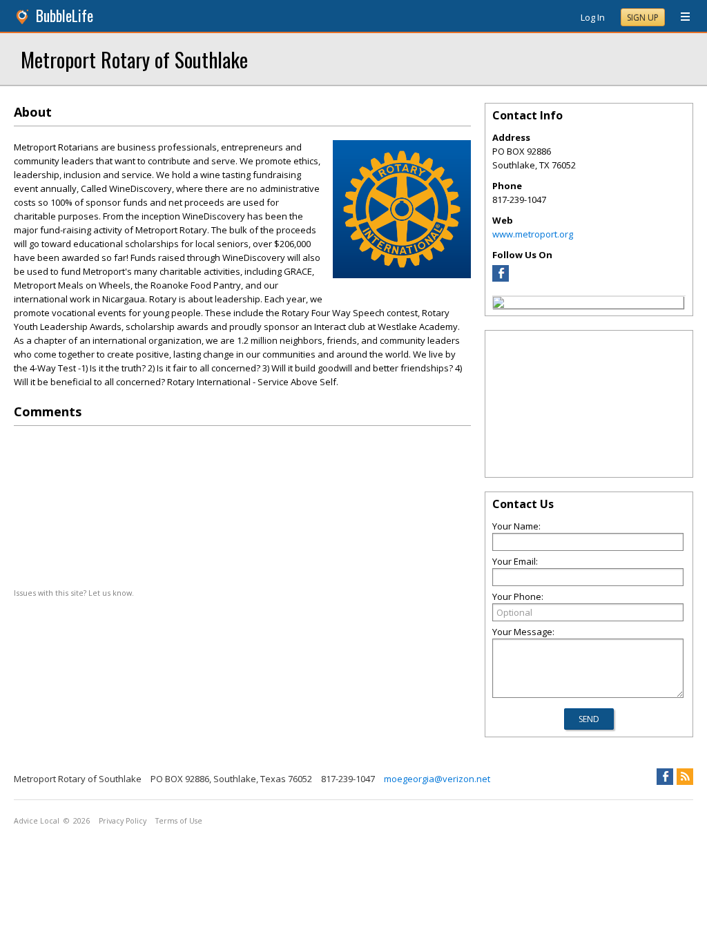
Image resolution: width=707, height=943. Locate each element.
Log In (593, 17)
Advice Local (36, 821)
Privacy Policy (122, 821)
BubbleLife (64, 15)
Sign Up (643, 17)
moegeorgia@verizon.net (437, 778)
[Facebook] (500, 278)
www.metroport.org (532, 234)
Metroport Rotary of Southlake (134, 59)
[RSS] (685, 776)
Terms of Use (178, 821)
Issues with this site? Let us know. (74, 592)
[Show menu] (680, 17)
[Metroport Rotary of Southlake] (498, 304)
